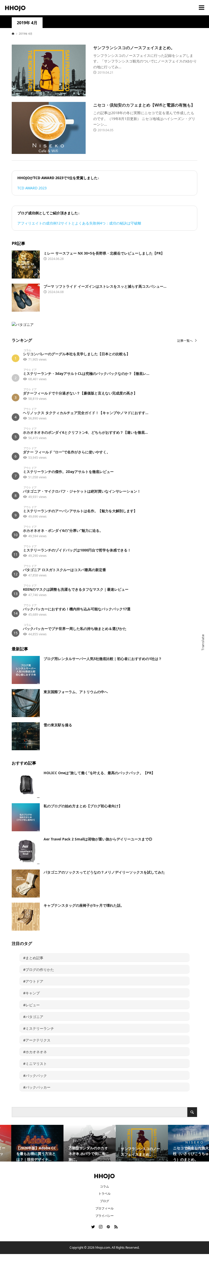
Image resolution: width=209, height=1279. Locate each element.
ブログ (104, 1201)
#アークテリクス (36, 1040)
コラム (104, 1186)
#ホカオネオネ (35, 1051)
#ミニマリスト (35, 1063)
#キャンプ (31, 993)
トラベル (104, 1193)
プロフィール (104, 1208)
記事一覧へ (185, 340)
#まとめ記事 (33, 957)
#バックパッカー (36, 1087)
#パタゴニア (33, 1016)
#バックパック (35, 1075)
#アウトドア (33, 981)
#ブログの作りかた (38, 969)
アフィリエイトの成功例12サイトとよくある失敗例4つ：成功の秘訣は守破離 (79, 223)
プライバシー (104, 1216)
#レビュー (31, 1005)
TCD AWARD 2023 (32, 188)
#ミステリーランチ (38, 1028)
